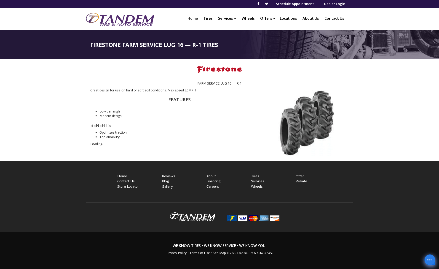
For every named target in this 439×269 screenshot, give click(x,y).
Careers (212, 186)
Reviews (168, 176)
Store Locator (128, 186)
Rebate (301, 181)
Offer (300, 176)
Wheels (248, 18)
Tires (208, 18)
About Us (310, 18)
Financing (213, 181)
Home (193, 18)
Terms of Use (200, 253)
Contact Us (334, 18)
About (211, 176)
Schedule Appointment (295, 3)
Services (226, 18)
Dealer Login (334, 3)
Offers (266, 18)
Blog (165, 181)
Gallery (167, 186)
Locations (288, 18)
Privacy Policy (176, 253)
